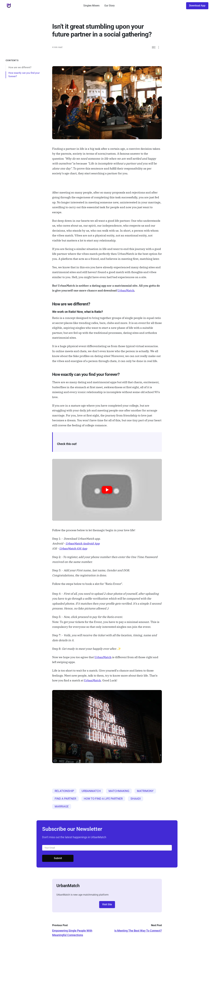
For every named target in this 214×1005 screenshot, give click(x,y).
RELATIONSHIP (64, 791)
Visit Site (107, 904)
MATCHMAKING (119, 791)
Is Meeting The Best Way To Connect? (138, 930)
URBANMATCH (91, 791)
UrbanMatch (125, 290)
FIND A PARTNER (65, 798)
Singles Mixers (91, 5)
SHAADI (135, 798)
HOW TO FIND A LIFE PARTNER (103, 798)
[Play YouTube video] (107, 490)
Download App (197, 5)
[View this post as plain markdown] (154, 47)
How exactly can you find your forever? (24, 74)
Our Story (109, 5)
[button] (158, 47)
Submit (58, 858)
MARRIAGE (62, 806)
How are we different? (19, 67)
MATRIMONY (145, 791)
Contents (12, 60)
